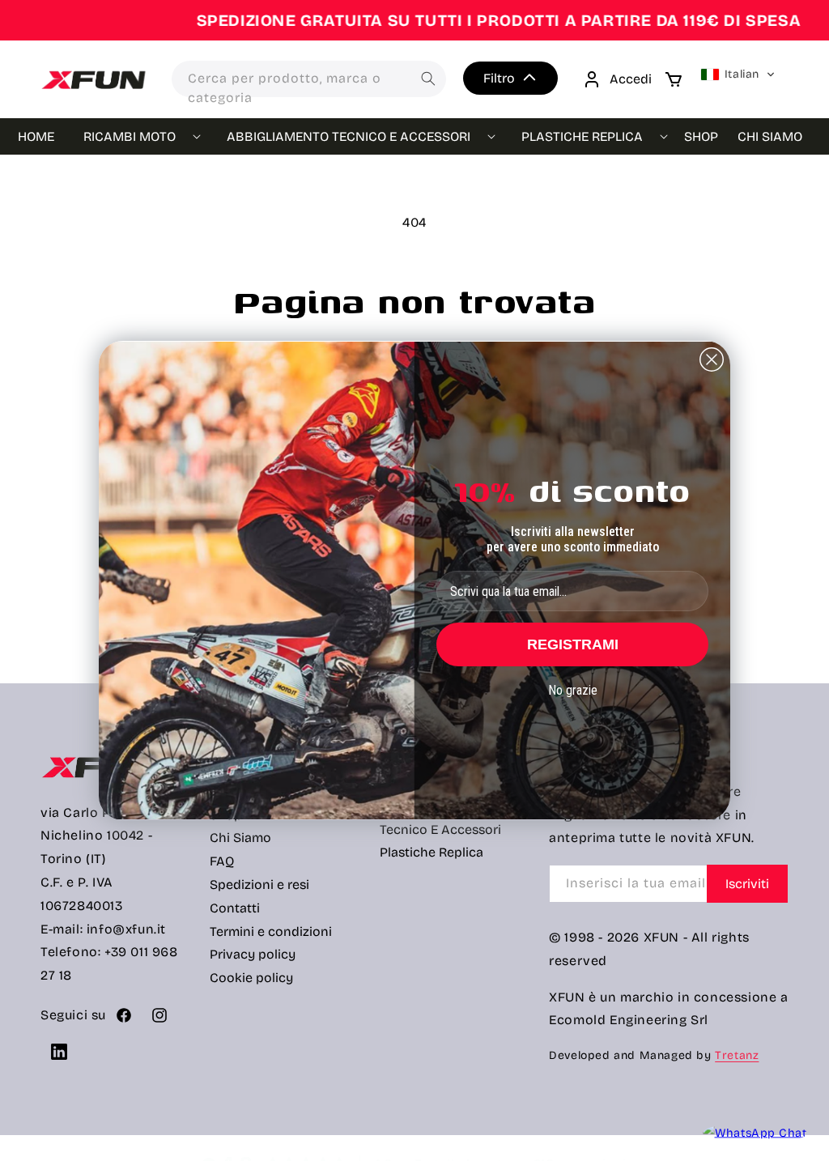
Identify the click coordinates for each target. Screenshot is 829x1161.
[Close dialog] (711, 359)
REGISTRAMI (573, 644)
